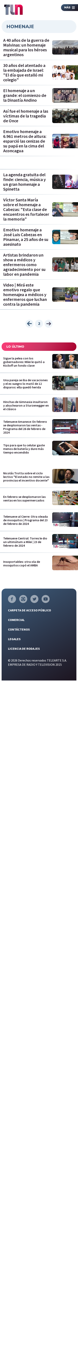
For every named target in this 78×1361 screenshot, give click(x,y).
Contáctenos (19, 629)
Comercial (16, 620)
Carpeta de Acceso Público (29, 610)
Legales (14, 639)
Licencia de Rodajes (24, 649)
